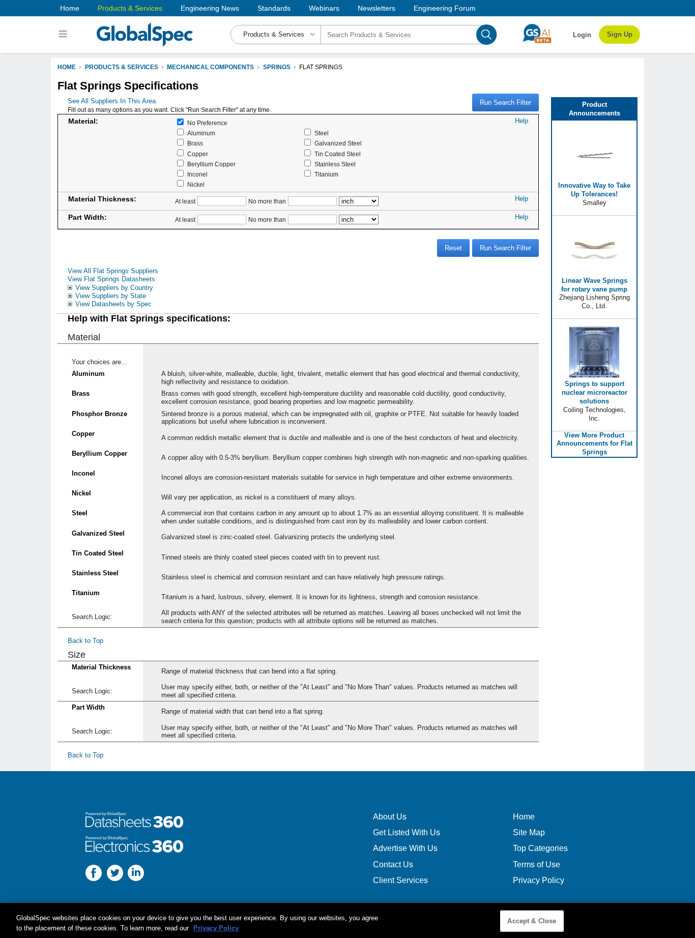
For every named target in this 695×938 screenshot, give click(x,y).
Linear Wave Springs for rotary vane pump (594, 285)
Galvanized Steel (338, 143)
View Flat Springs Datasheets (111, 279)
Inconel (197, 174)
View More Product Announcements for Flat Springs (594, 443)
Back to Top (85, 640)
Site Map (529, 832)
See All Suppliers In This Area (112, 101)
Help (521, 121)
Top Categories (540, 848)
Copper (197, 154)
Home (69, 8)
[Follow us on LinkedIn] (136, 874)
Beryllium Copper (211, 164)
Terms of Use (536, 864)
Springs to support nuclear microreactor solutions (594, 392)
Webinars (324, 8)
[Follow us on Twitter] (115, 874)
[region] (347, 920)
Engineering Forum (445, 8)
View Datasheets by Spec (113, 304)
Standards (274, 8)
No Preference (207, 123)
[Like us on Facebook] (93, 874)
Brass (195, 143)
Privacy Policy (538, 880)
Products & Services (130, 8)
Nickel (196, 184)
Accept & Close (531, 921)
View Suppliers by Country (114, 287)
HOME (66, 67)
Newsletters (376, 8)
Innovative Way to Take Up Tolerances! (594, 190)
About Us (390, 816)
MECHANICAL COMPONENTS (210, 67)
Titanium (326, 174)
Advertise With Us (405, 848)
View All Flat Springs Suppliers (113, 271)
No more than (267, 201)
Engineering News (210, 8)
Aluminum (201, 133)
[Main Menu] (64, 34)
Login (582, 35)
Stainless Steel (335, 164)
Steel (321, 133)
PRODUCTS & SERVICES (121, 67)
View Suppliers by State (110, 296)
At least (185, 201)
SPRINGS (277, 67)
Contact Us (393, 864)
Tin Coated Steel (337, 154)
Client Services (400, 880)
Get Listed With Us (406, 832)
